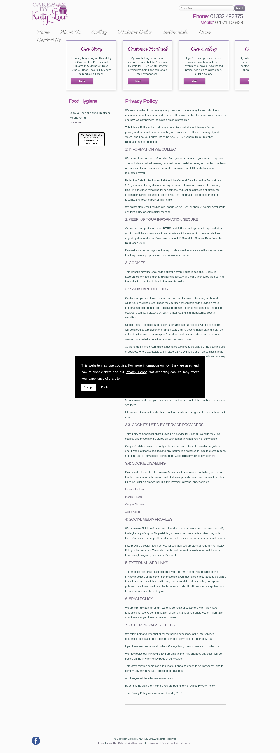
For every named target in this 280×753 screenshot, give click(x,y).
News (204, 32)
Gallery (99, 32)
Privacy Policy (136, 372)
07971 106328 (229, 22)
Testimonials (175, 32)
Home (43, 32)
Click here (75, 122)
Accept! (88, 387)
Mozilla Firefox (133, 497)
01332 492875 (226, 16)
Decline (105, 387)
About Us (70, 32)
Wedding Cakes (135, 32)
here (212, 455)
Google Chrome (134, 504)
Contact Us (49, 40)
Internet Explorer (135, 489)
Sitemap (188, 743)
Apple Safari (132, 511)
